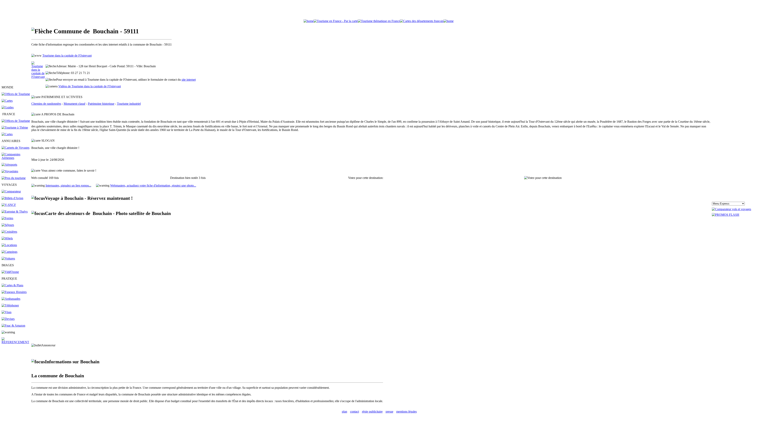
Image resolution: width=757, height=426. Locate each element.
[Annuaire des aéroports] (9, 164)
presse (389, 411)
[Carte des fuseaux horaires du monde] (14, 292)
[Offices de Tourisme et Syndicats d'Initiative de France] (16, 120)
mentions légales (406, 411)
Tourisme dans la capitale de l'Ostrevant (67, 55)
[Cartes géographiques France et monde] (12, 285)
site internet (189, 79)
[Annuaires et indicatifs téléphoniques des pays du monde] (10, 305)
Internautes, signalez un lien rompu (68, 185)
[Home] (309, 21)
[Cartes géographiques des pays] (7, 100)
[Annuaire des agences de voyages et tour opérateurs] (10, 171)
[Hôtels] (7, 238)
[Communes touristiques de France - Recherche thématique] (15, 127)
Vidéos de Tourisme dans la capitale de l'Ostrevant (89, 86)
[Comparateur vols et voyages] (11, 191)
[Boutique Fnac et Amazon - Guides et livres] (13, 325)
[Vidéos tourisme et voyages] (10, 272)
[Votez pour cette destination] (543, 178)
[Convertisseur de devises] (8, 318)
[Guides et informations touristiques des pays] (8, 107)
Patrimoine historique (101, 103)
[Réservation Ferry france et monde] (7, 218)
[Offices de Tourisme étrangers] (16, 94)
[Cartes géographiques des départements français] (7, 134)
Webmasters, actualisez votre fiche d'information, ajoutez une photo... (153, 185)
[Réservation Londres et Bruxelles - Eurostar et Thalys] (15, 211)
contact (354, 411)
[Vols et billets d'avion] (12, 198)
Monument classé (74, 103)
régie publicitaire (372, 411)
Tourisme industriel (129, 103)
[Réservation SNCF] (9, 204)
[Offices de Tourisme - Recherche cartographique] (336, 21)
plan (344, 411)
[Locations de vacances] (9, 245)
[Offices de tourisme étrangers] (422, 21)
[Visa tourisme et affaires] (6, 312)
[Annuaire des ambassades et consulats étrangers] (11, 298)
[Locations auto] (8, 258)
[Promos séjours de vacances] (8, 225)
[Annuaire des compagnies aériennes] (16, 158)
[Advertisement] (378, 10)
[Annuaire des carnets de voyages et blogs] (15, 147)
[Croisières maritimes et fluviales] (9, 231)
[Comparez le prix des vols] (731, 209)
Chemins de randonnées (46, 103)
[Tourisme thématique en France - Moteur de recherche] (379, 21)
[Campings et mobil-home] (9, 251)
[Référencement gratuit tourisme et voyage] (16, 342)
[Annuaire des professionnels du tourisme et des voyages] (14, 178)
